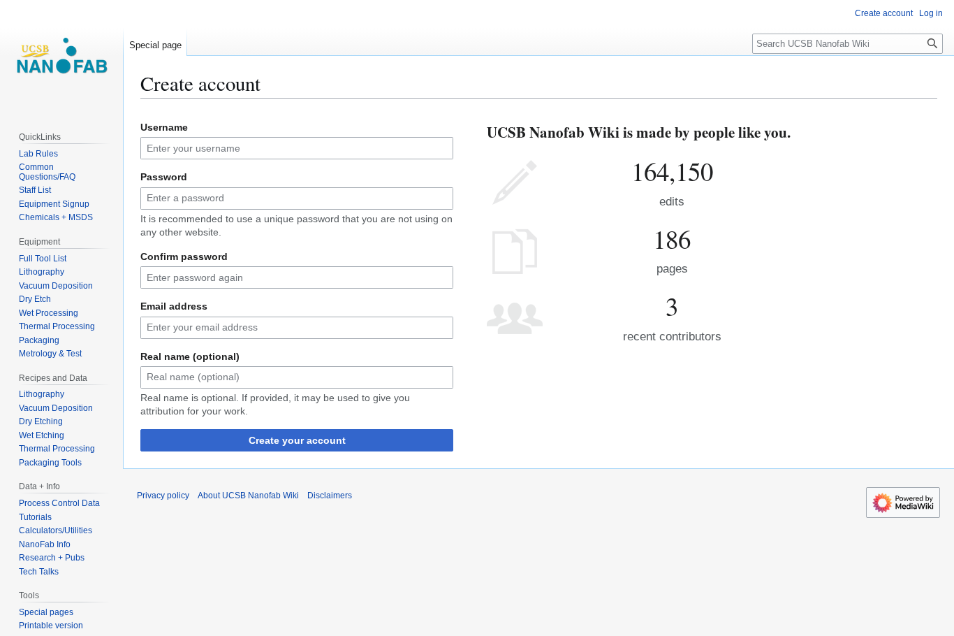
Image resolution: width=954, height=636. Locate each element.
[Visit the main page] (61, 56)
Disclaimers (329, 495)
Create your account (297, 440)
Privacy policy (163, 495)
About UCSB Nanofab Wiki (248, 495)
